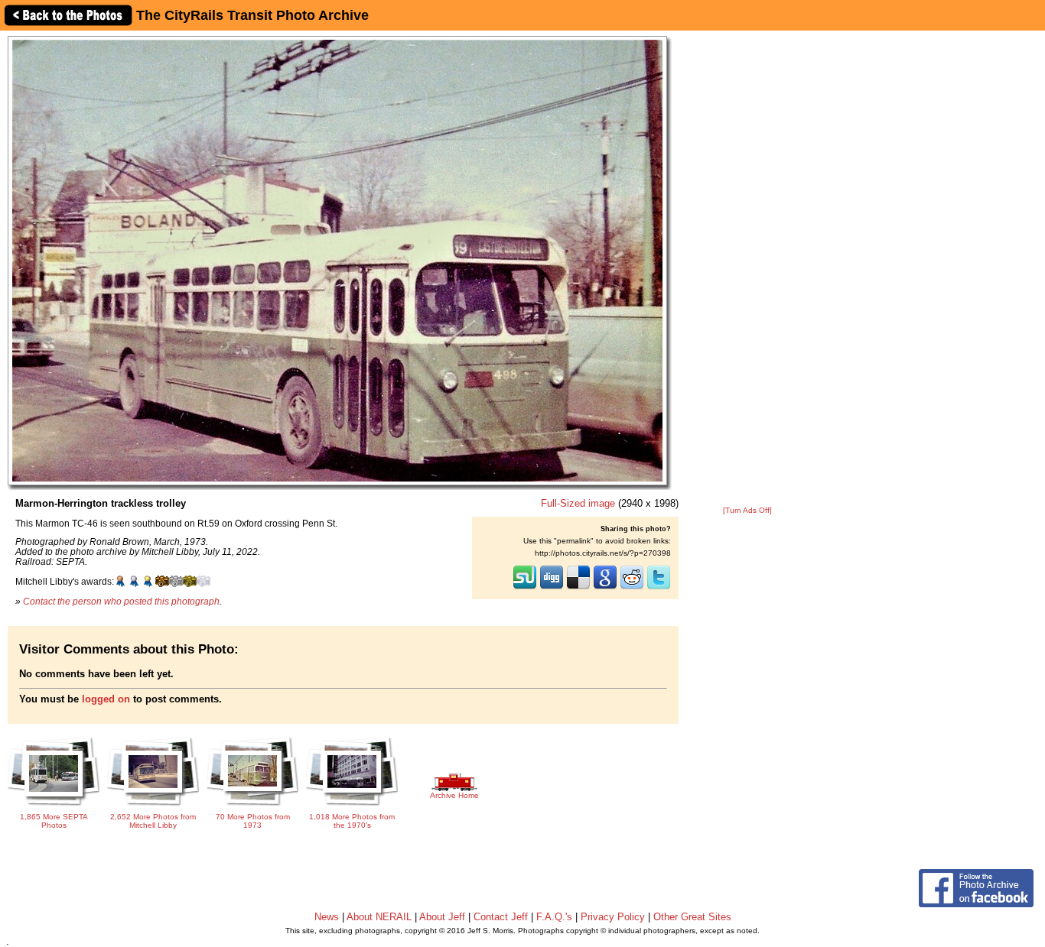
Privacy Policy (613, 917)
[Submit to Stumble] (525, 588)
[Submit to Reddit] (632, 588)
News (326, 917)
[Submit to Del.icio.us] (578, 588)
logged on (106, 699)
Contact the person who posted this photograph (121, 601)
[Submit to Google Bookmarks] (605, 588)
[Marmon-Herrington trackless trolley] (337, 260)
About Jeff (442, 917)
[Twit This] (658, 588)
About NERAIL (379, 917)
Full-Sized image (578, 503)
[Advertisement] (747, 269)
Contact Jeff (501, 917)
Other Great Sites (692, 917)
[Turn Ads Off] (747, 510)
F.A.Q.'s (554, 917)
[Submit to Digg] (551, 588)
